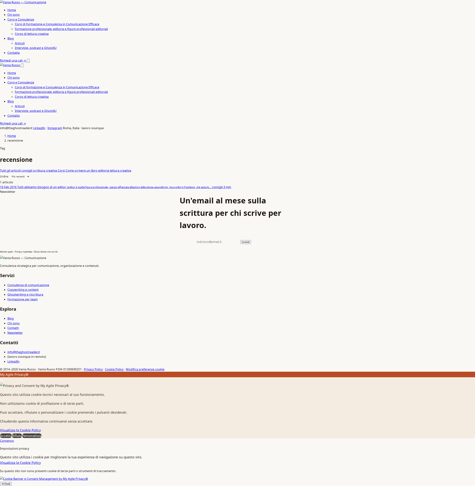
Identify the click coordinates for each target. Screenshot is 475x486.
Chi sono (13, 15)
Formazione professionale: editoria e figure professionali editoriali (61, 29)
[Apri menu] (28, 61)
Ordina (4, 176)
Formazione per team (22, 299)
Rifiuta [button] (17, 435)
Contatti (13, 328)
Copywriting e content (23, 290)
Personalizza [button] (32, 435)
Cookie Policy (114, 369)
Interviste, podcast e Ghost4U (36, 48)
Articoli (20, 43)
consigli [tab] (27, 170)
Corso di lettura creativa (32, 34)
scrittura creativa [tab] (45, 170)
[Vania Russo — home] (23, 2)
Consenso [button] (7, 441)
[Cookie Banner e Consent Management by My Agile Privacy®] (44, 479)
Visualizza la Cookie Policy (20, 430)
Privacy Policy (93, 369)
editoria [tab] (104, 170)
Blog (10, 38)
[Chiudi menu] (22, 65)
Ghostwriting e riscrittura (25, 294)
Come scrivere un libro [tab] (82, 170)
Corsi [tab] (62, 170)
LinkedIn (39, 128)
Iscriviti (246, 242)
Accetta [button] (6, 435)
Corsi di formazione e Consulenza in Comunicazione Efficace (57, 24)
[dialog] (237, 405)
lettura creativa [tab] (120, 170)
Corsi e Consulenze (20, 19)
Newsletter (15, 333)
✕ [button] (1, 380)
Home (11, 10)
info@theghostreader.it (23, 352)
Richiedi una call (13, 60)
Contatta (13, 53)
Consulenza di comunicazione (28, 285)
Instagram (55, 128)
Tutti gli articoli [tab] (11, 170)
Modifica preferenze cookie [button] (145, 369)
